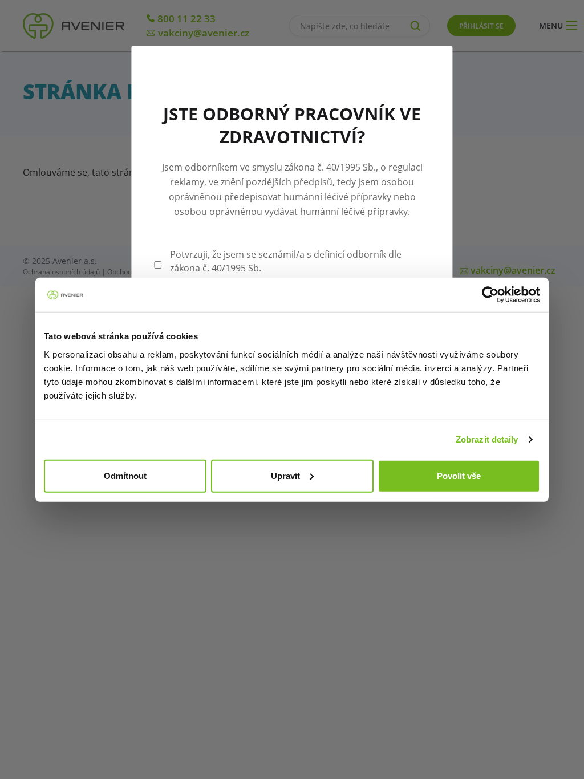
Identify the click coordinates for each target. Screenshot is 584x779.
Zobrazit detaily (487, 439)
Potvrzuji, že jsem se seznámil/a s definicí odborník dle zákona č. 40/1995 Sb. (286, 261)
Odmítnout (125, 475)
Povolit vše (459, 475)
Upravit (285, 475)
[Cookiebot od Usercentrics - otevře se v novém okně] (490, 294)
